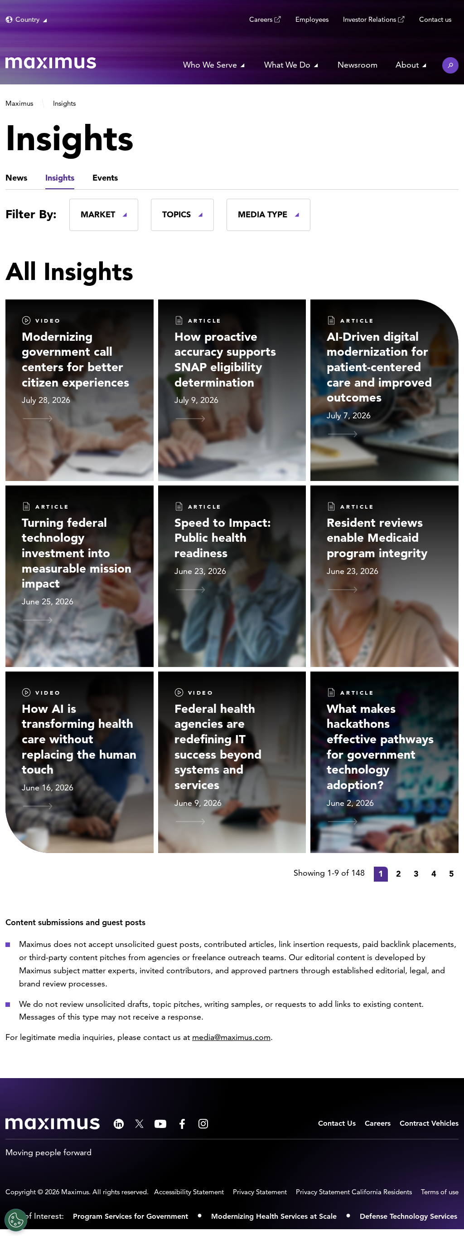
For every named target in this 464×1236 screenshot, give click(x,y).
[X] (139, 1123)
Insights (59, 177)
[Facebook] (182, 1124)
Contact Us (337, 1123)
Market (98, 214)
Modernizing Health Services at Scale (274, 1216)
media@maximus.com (231, 1037)
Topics (176, 214)
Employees (312, 19)
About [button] (407, 64)
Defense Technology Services (408, 1216)
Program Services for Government (130, 1216)
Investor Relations (369, 19)
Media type (262, 214)
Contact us (435, 19)
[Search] (450, 65)
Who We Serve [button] (210, 64)
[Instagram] (203, 1123)
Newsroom (357, 64)
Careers (260, 19)
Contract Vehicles (429, 1123)
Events (105, 177)
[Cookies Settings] (16, 1220)
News (16, 177)
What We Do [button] (287, 64)
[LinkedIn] (118, 1123)
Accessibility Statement (189, 1191)
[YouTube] (160, 1124)
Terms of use (440, 1191)
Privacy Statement (260, 1191)
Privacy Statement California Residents (354, 1191)
